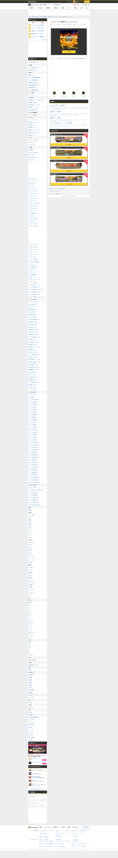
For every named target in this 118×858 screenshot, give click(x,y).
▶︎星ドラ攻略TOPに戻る (34, 62)
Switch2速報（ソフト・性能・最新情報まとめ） (80, 830)
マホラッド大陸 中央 (32, 439)
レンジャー (31, 532)
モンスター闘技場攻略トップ (34, 115)
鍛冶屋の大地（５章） (33, 314)
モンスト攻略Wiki (75, 836)
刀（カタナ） (31, 635)
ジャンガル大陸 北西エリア (34, 442)
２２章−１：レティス (33, 223)
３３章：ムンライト (32, 271)
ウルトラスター (31, 582)
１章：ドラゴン (31, 154)
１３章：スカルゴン (32, 200)
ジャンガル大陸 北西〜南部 (34, 502)
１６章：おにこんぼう (33, 208)
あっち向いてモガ (32, 144)
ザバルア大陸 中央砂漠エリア (34, 457)
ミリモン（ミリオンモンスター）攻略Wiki (79, 846)
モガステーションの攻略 (33, 139)
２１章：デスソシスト (33, 220)
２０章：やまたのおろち (33, 218)
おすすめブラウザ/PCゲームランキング (38, 789)
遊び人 (30, 534)
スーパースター (31, 557)
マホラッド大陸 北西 (32, 427)
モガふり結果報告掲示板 (33, 80)
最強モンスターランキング (33, 132)
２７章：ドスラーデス (33, 256)
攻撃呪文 (30, 682)
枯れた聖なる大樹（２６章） (34, 367)
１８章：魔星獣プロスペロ (33, 213)
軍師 (29, 597)
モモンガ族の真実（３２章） (34, 382)
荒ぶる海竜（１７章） (33, 344)
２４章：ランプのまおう (33, 246)
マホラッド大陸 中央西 (33, 432)
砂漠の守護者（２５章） (33, 364)
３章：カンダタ (31, 159)
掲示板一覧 (31, 75)
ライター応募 (86, 827)
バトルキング (31, 567)
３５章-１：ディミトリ (33, 276)
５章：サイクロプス (32, 180)
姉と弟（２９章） (32, 374)
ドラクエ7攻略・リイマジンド (44, 833)
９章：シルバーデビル (33, 190)
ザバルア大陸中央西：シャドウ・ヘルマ (36, 289)
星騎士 (30, 574)
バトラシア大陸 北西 (32, 409)
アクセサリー (31, 655)
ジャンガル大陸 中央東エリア (34, 444)
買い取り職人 (31, 724)
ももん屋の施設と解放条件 (33, 717)
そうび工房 (31, 734)
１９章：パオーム (32, 215)
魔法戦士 (30, 549)
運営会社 (68, 827)
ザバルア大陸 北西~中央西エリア (35, 505)
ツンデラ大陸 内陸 (32, 422)
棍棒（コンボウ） (32, 632)
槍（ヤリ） (31, 615)
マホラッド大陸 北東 (32, 424)
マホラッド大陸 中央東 (33, 429)
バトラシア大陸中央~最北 (33, 492)
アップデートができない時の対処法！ (38, 25)
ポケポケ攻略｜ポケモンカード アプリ (78, 833)
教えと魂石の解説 (32, 660)
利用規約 (40, 827)
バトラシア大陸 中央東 (33, 404)
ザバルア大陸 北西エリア (33, 452)
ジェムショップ (31, 722)
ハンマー (30, 625)
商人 (29, 537)
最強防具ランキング (32, 127)
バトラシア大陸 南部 (32, 402)
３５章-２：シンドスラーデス (34, 279)
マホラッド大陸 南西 (32, 434)
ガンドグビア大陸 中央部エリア (34, 482)
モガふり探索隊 (31, 737)
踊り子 (30, 529)
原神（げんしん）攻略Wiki (43, 839)
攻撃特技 (30, 677)
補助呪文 (30, 684)
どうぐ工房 (31, 729)
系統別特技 (31, 692)
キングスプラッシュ (32, 142)
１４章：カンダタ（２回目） (34, 203)
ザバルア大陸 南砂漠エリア (34, 474)
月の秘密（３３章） (32, 384)
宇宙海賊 (30, 572)
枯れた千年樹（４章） (33, 311)
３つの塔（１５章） (32, 339)
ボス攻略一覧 (31, 149)
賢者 (29, 547)
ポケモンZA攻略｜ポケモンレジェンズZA (46, 830)
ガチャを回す (68, 144)
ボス (87, 7)
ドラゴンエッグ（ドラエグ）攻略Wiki (45, 846)
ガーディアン (31, 580)
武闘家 (30, 524)
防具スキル (31, 687)
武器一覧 (30, 602)
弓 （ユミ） (31, 630)
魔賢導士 (30, 577)
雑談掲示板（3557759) (33, 82)
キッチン (30, 732)
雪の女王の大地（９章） (33, 324)
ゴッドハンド (31, 569)
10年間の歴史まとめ (32, 70)
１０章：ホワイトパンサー (33, 193)
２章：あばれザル (32, 157)
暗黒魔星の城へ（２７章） (33, 369)
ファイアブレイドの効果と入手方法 (37, 28)
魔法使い (30, 519)
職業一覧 (30, 509)
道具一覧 (30, 702)
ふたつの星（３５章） (33, 389)
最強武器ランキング (32, 124)
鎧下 (29, 647)
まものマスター (31, 554)
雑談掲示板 (48, 7)
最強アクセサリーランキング (34, 129)
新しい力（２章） (32, 306)
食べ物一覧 (31, 707)
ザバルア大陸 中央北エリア (34, 454)
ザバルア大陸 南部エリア (33, 472)
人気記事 (33, 22)
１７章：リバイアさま (33, 210)
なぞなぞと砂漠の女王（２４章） (35, 362)
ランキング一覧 (31, 119)
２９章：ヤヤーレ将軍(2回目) (34, 261)
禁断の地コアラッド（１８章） (34, 347)
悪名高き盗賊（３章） (33, 309)
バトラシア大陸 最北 (32, 414)
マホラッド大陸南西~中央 (33, 499)
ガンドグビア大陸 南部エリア (34, 479)
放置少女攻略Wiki (58, 839)
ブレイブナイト (31, 590)
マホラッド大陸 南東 (32, 437)
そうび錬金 (31, 739)
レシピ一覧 (31, 697)
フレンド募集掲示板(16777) (34, 90)
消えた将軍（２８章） (33, 372)
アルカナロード (31, 592)
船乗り (30, 527)
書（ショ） (31, 637)
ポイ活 (70, 1)
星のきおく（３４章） (33, 387)
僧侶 (29, 522)
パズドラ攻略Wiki (58, 836)
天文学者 (30, 562)
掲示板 (42, 22)
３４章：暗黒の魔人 (32, 274)
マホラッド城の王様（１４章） (34, 337)
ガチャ (69, 7)
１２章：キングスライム (33, 198)
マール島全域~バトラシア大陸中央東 (35, 489)
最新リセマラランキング (33, 122)
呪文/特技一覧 (31, 674)
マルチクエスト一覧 (32, 487)
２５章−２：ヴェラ (32, 251)
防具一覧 (30, 642)
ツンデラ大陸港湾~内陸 (33, 494)
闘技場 (62, 7)
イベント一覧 (31, 95)
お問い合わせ (63, 827)
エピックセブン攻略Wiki (59, 843)
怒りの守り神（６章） (33, 317)
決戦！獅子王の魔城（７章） (34, 319)
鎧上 (29, 645)
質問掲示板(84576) (32, 87)
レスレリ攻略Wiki (75, 841)
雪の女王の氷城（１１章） (33, 329)
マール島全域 (31, 397)
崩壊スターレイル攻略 (43, 836)
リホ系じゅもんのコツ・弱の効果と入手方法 (39, 36)
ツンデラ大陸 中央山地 (33, 419)
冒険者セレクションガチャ (33, 107)
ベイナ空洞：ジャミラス (33, 284)
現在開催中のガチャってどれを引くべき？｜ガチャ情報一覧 (39, 33)
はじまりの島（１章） (33, 304)
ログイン (87, 1)
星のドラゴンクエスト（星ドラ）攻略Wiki (57, 188)
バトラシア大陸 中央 (32, 407)
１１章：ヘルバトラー (33, 195)
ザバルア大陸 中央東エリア (34, 467)
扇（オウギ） (31, 622)
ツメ (29, 617)
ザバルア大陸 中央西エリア (34, 462)
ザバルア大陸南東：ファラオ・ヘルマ (35, 291)
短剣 (29, 610)
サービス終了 (39, 7)
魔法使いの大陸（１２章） (33, 332)
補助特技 (30, 679)
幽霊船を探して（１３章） (33, 334)
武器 (81, 7)
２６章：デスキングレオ (33, 254)
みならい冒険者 (31, 514)
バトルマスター (31, 542)
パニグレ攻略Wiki (75, 839)
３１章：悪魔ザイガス (33, 266)
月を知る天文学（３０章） (33, 377)
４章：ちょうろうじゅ (33, 178)
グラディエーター (32, 559)
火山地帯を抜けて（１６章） (34, 342)
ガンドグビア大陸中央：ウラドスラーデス (36, 297)
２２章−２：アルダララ (33, 225)
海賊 (29, 552)
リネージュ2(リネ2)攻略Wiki (60, 846)
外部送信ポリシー (56, 827)
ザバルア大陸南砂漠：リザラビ (34, 294)
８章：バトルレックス (33, 188)
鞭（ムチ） (31, 612)
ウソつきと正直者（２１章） (34, 354)
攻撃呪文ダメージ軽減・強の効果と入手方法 (39, 30)
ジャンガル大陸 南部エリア (34, 449)
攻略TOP (31, 7)
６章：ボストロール (32, 183)
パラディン (31, 544)
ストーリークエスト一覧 (33, 301)
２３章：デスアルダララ (33, 244)
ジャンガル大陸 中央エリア (34, 447)
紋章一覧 (30, 669)
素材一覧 (30, 712)
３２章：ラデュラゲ (32, 269)
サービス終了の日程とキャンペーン (35, 67)
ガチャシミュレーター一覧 (55, 191)
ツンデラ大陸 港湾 (32, 417)
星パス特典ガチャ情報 (33, 110)
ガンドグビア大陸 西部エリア (34, 477)
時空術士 (30, 587)
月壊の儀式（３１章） (33, 379)
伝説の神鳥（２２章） (33, 357)
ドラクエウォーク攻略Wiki (43, 837)
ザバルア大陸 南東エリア (33, 469)
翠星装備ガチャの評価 (33, 102)
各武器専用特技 (31, 689)
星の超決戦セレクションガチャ (34, 105)
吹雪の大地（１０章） (33, 327)
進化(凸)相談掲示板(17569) (33, 85)
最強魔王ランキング (32, 135)
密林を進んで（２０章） (33, 352)
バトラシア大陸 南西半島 (33, 399)
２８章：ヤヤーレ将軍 (33, 259)
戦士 (29, 517)
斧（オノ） (31, 620)
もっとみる (44, 39)
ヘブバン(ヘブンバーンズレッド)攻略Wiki (62, 841)
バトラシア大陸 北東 (32, 412)
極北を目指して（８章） (33, 322)
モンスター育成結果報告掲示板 (34, 77)
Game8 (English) (75, 827)
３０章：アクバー (32, 264)
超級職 (75, 7)
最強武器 (55, 7)
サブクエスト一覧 (32, 394)
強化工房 (30, 727)
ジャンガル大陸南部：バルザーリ (35, 286)
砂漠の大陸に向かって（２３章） (35, 359)
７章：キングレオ (32, 185)
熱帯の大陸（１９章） (33, 349)
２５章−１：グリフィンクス (34, 249)
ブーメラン (31, 627)
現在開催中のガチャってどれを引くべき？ (36, 100)
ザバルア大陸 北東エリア (33, 459)
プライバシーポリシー (48, 827)
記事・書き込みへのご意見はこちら (69, 196)
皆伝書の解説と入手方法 (33, 665)
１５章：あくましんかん (33, 205)
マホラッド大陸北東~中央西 (34, 497)
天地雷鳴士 (31, 585)
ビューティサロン (32, 719)
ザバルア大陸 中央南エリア (34, 464)
